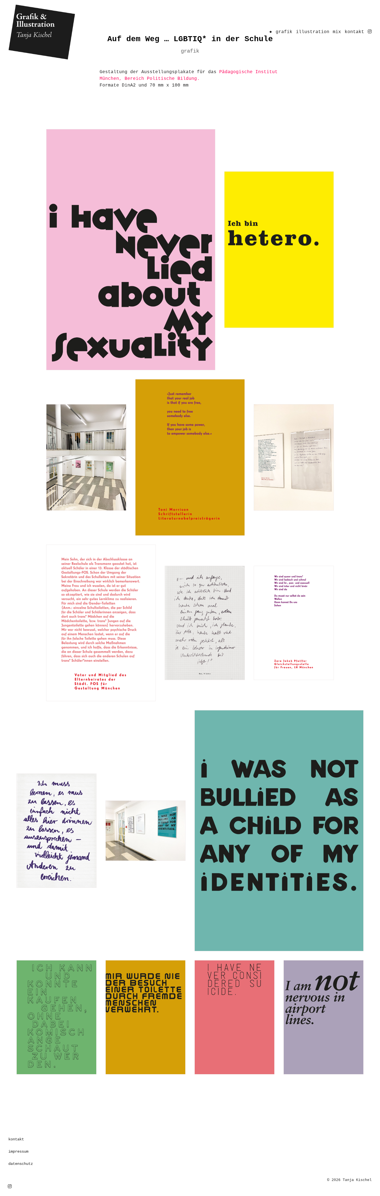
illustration (312, 31)
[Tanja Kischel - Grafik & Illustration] (66, 32)
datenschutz (20, 1164)
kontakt (354, 31)
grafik (284, 31)
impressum (18, 1151)
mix (337, 31)
